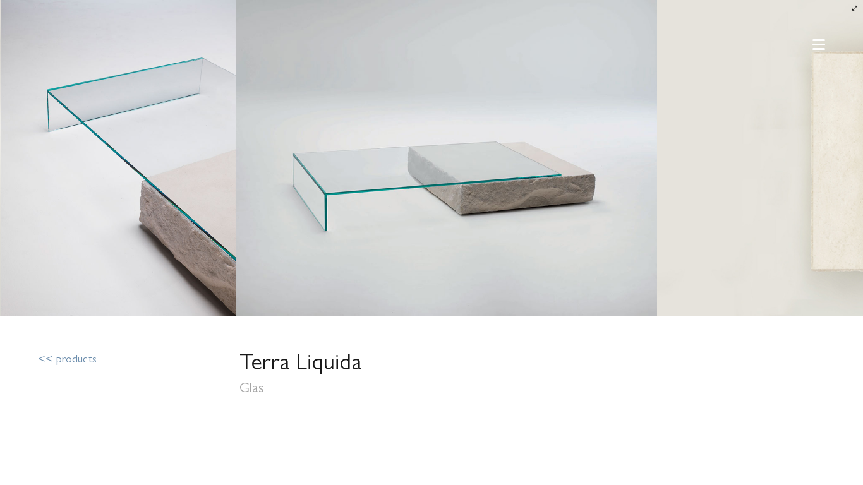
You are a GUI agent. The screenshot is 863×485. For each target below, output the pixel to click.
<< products (67, 360)
